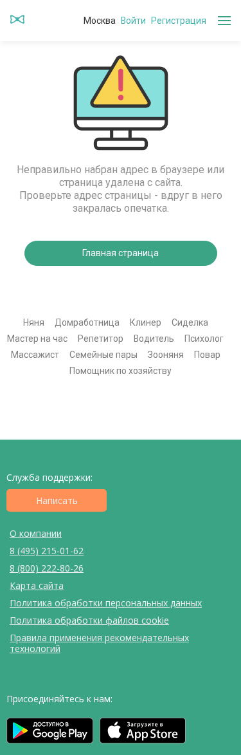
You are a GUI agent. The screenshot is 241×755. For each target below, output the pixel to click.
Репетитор (100, 338)
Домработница (87, 322)
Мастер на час (37, 338)
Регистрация (178, 20)
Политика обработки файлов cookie (89, 620)
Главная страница (120, 253)
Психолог (204, 338)
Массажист (35, 355)
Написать (57, 500)
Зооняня (166, 355)
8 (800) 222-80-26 (47, 568)
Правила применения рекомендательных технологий (99, 643)
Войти (133, 20)
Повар (207, 355)
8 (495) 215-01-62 (47, 550)
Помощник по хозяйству (120, 371)
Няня (33, 322)
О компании (36, 533)
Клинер (145, 322)
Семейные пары (103, 355)
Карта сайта (37, 585)
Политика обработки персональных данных (106, 602)
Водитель (154, 338)
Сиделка (190, 322)
